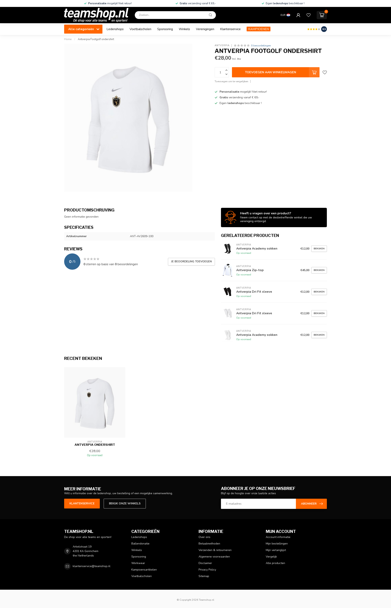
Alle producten (275, 563)
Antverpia (222, 45)
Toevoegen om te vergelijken (231, 81)
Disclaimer (205, 563)
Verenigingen (205, 29)
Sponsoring (165, 29)
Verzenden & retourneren (215, 550)
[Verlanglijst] (308, 15)
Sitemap (204, 576)
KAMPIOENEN (258, 29)
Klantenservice (230, 29)
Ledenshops (115, 29)
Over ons (204, 537)
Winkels (184, 29)
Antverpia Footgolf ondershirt (96, 39)
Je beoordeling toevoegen (191, 261)
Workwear (138, 563)
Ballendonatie (140, 544)
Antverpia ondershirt (95, 445)
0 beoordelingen (261, 45)
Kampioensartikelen (144, 570)
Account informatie (278, 537)
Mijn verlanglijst (276, 550)
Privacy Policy (207, 570)
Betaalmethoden (209, 544)
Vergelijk (271, 557)
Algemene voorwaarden (214, 557)
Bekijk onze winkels (125, 503)
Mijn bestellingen (277, 544)
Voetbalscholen (140, 29)
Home (68, 39)
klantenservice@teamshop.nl (91, 566)
